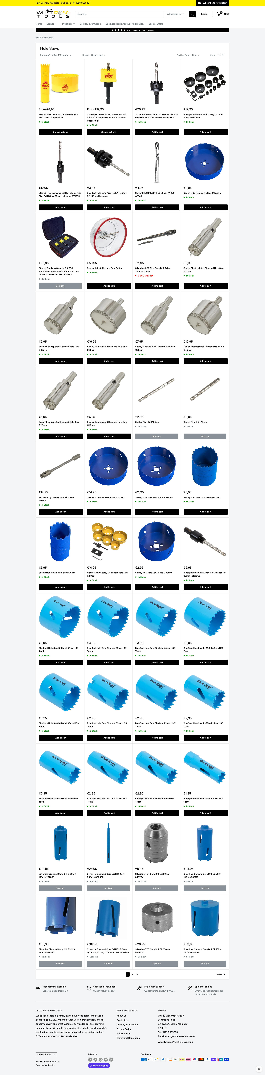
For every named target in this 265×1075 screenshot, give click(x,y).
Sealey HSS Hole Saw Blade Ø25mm (57, 572)
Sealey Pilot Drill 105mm (147, 422)
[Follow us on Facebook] (90, 1059)
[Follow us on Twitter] (95, 1059)
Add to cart (157, 132)
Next (219, 974)
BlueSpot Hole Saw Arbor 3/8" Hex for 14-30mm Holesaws (205, 574)
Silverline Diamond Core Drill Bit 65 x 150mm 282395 (57, 875)
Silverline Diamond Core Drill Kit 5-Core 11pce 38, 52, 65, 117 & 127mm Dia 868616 (108, 951)
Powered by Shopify (45, 1065)
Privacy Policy (124, 1029)
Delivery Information (90, 23)
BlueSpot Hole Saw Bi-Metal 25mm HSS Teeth (203, 725)
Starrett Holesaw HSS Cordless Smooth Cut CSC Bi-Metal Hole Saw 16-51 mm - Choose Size (106, 117)
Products (67, 23)
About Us (121, 1015)
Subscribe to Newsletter (215, 3)
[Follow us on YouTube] (106, 1059)
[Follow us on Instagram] (101, 1059)
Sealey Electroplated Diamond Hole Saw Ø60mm (107, 348)
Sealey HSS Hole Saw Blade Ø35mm (202, 497)
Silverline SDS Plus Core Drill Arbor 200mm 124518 (152, 270)
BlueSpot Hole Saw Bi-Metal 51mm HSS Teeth (106, 650)
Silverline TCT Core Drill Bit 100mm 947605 (152, 951)
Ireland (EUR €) (44, 1054)
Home (39, 23)
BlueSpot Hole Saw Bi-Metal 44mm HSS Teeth (155, 650)
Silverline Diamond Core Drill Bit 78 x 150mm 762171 (202, 875)
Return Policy (123, 1033)
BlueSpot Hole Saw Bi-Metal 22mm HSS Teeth (58, 800)
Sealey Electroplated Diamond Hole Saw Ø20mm (59, 423)
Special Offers (156, 23)
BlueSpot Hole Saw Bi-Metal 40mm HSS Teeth (203, 650)
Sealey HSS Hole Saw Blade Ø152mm (202, 193)
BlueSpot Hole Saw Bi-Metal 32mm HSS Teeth (107, 725)
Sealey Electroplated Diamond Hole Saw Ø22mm (204, 270)
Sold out (60, 286)
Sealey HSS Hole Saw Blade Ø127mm (105, 497)
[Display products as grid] (219, 55)
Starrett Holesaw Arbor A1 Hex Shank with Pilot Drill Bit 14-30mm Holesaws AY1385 (60, 194)
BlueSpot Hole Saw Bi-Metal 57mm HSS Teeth (58, 650)
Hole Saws (49, 37)
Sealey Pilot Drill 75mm (195, 422)
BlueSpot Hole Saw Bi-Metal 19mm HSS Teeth (155, 800)
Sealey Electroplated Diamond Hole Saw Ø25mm (155, 348)
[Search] (192, 14)
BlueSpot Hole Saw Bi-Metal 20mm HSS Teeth (107, 800)
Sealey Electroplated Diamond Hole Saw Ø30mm (59, 348)
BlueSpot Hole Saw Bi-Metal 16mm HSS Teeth (203, 800)
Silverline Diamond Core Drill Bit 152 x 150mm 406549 (202, 951)
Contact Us (122, 1020)
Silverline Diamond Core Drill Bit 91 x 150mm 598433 (57, 951)
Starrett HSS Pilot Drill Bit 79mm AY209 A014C (155, 194)
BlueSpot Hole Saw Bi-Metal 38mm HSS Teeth (59, 725)
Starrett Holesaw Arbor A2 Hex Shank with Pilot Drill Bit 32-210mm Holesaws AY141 (156, 116)
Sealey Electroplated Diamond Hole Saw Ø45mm (204, 348)
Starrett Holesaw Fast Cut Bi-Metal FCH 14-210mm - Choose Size (58, 116)
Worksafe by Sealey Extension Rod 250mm (56, 499)
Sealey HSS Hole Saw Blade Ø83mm (153, 572)
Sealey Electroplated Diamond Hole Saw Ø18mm (107, 423)
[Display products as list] (223, 55)
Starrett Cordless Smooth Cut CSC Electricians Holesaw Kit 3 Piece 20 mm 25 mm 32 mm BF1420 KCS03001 (59, 271)
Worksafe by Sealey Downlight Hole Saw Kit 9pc (107, 574)
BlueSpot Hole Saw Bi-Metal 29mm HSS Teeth (155, 725)
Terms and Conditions (128, 1038)
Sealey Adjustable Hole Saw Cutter (104, 268)
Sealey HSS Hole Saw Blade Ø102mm (154, 497)
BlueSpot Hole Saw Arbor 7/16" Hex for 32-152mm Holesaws (106, 194)
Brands (50, 23)
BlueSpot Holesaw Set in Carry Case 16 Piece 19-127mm (203, 116)
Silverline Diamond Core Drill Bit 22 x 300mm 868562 (105, 875)
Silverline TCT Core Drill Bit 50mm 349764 (152, 875)
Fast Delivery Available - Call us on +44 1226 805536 (62, 3)
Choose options (60, 132)
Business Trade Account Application (125, 23)
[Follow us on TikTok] (111, 1059)
